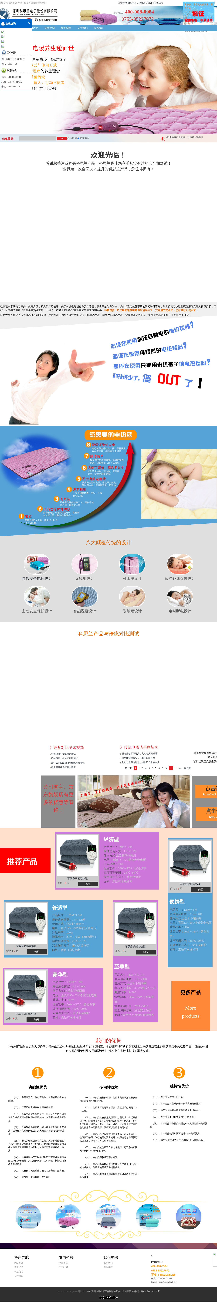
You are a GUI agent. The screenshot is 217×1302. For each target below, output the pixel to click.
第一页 (128, 768)
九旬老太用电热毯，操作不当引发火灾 (186, 138)
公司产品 (33, 27)
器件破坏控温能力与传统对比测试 (68, 763)
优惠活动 (49, 27)
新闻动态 (66, 27)
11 (175, 768)
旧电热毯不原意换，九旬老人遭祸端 (139, 753)
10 (166, 768)
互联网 (73, 138)
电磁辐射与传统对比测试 (63, 754)
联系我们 (99, 27)
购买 (36, 1019)
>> (180, 768)
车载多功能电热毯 (26, 1013)
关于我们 (83, 27)
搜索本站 (84, 138)
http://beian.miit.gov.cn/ (67, 1291)
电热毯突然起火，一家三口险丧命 (138, 758)
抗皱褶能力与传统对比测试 (64, 758)
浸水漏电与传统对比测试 (63, 767)
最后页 (187, 768)
